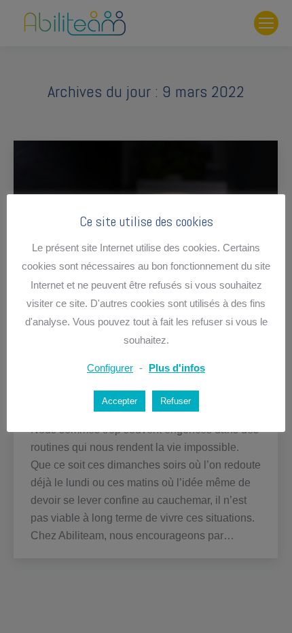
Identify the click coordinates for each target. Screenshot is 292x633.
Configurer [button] (110, 368)
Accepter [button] (119, 401)
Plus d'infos (177, 368)
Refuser (175, 401)
